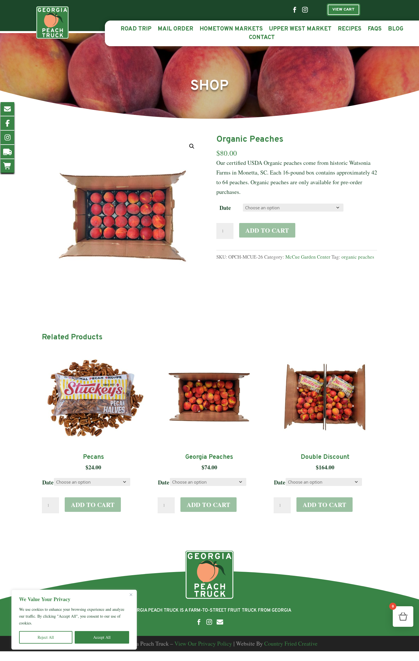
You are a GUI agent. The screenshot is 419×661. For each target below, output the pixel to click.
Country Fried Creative (291, 643)
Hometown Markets (231, 30)
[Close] (130, 594)
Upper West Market (300, 30)
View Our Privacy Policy (203, 643)
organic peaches (357, 257)
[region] (74, 620)
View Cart (343, 9)
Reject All (46, 637)
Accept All (102, 637)
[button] (192, 146)
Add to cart (267, 230)
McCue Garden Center (307, 257)
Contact (262, 38)
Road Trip (136, 30)
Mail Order (175, 30)
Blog (395, 30)
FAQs (375, 30)
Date (225, 208)
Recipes (349, 30)
